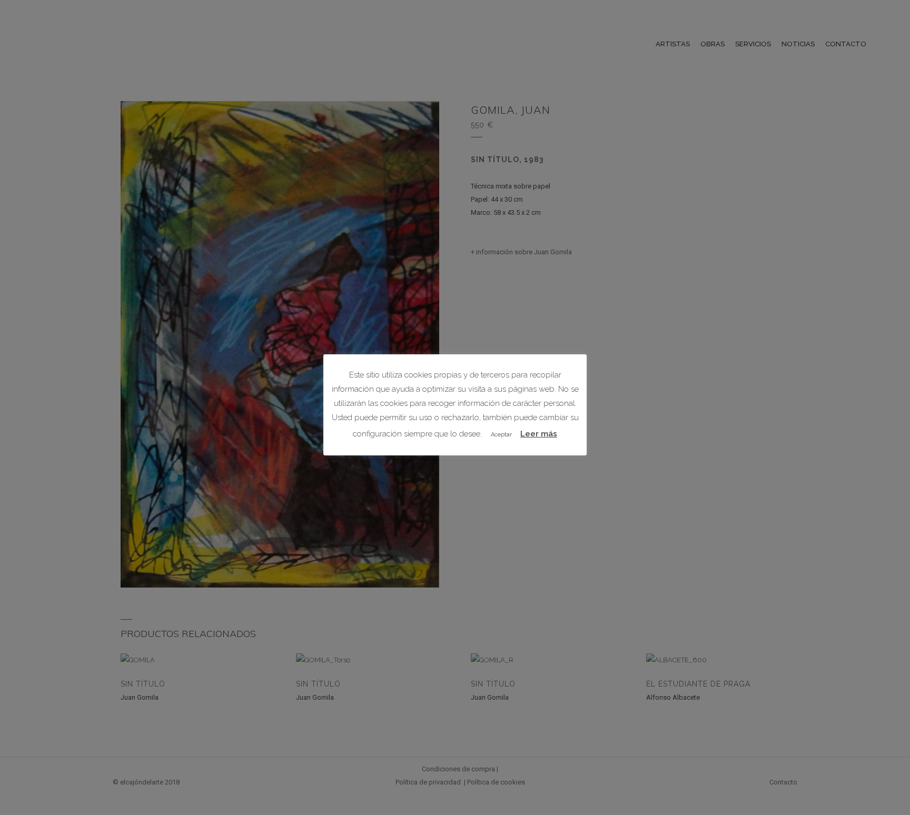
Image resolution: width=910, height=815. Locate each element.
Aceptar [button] (501, 434)
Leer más (538, 434)
